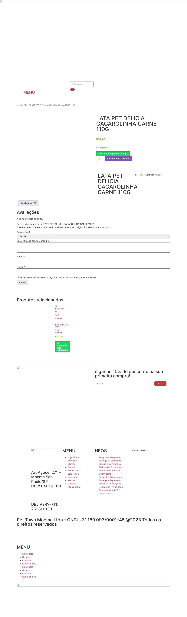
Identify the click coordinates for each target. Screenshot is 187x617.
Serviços (72, 460)
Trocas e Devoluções (110, 464)
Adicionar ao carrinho (118, 158)
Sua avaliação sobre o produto (34, 241)
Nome (21, 256)
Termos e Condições (109, 470)
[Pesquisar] (72, 89)
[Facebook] (65, 494)
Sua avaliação (24, 232)
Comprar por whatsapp (114, 153)
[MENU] (26, 84)
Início (19, 105)
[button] (113, 153)
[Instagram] (73, 494)
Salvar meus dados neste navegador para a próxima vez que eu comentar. (58, 277)
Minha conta (74, 470)
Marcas (71, 464)
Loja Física (73, 457)
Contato (72, 467)
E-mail (21, 267)
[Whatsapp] (80, 494)
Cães (26, 105)
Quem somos (106, 473)
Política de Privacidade (111, 467)
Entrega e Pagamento (110, 460)
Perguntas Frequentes (110, 457)
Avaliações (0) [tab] (28, 203)
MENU (29, 92)
